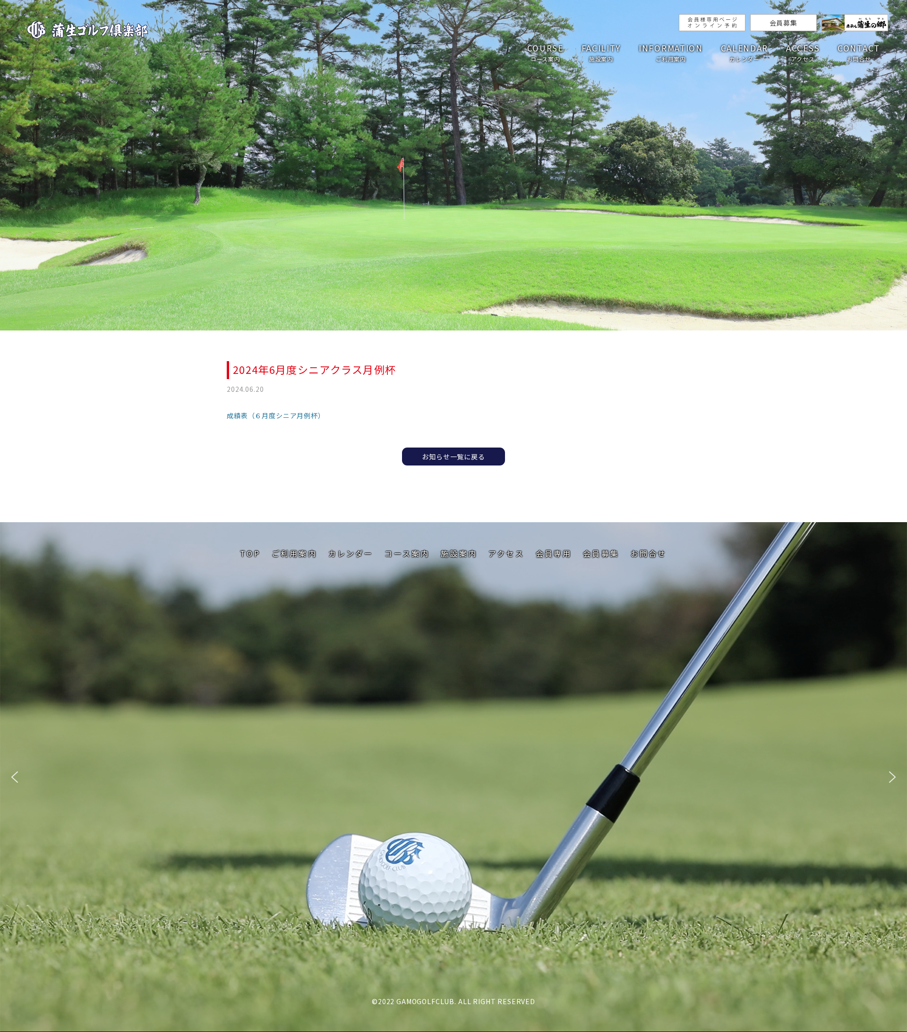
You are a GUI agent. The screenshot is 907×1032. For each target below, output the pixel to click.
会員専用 (554, 553)
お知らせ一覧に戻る (453, 456)
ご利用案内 (294, 553)
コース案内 (407, 553)
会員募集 (783, 22)
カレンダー (351, 553)
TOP (250, 553)
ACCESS (803, 52)
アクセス (506, 553)
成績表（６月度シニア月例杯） (276, 415)
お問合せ (649, 553)
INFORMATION (671, 52)
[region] (453, 777)
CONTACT (859, 52)
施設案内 (459, 553)
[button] (14, 777)
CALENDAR (745, 52)
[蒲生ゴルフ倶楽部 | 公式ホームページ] (87, 31)
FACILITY (601, 52)
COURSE (545, 52)
